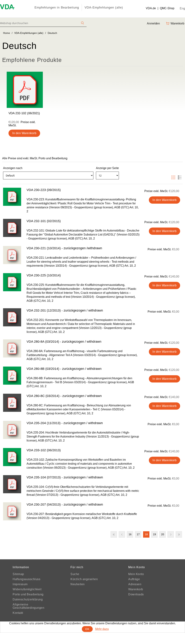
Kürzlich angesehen (84, 579)
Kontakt (18, 612)
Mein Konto (136, 574)
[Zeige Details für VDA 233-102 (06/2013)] (12, 457)
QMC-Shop (167, 8)
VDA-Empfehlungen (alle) (104, 7)
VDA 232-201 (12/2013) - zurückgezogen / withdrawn (65, 310)
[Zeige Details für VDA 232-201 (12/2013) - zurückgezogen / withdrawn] (12, 317)
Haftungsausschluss (26, 579)
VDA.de (151, 8)
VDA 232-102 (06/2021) (24, 113)
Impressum (20, 584)
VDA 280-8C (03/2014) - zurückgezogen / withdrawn (64, 396)
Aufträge (134, 579)
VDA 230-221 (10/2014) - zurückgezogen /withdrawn (64, 248)
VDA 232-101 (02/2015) (44, 221)
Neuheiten (77, 584)
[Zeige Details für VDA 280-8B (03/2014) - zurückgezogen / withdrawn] (12, 375)
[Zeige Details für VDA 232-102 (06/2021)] (24, 89)
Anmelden (153, 23)
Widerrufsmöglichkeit (27, 589)
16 (130, 534)
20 (162, 534)
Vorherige (122, 534)
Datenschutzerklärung (28, 599)
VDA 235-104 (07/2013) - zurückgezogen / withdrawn (65, 477)
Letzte (179, 534)
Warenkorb (135, 589)
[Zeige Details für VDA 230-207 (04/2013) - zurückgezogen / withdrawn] (12, 511)
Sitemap (18, 574)
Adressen (134, 584)
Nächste (170, 534)
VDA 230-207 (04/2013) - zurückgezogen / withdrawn (65, 504)
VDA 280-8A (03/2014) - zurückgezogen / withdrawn (64, 341)
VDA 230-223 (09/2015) (44, 190)
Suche (74, 574)
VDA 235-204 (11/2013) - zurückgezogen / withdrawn (65, 423)
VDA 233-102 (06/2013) (44, 450)
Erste (114, 534)
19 (154, 534)
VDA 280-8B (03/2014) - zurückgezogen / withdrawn (64, 369)
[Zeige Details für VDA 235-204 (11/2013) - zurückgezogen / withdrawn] (12, 429)
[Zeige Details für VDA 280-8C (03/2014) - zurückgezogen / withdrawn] (12, 402)
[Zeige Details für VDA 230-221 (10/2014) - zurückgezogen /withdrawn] (12, 255)
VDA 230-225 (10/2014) (44, 275)
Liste (180, 177)
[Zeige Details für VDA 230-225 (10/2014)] (12, 282)
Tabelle (173, 177)
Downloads (136, 594)
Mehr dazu (102, 628)
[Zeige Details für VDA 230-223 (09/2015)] (12, 196)
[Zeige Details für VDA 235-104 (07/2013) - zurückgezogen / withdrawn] (12, 484)
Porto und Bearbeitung (28, 594)
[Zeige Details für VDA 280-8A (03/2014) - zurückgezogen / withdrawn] (12, 348)
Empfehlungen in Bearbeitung (57, 7)
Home (6, 32)
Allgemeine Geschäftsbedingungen (28, 606)
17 (138, 534)
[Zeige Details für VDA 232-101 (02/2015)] (12, 227)
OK (87, 629)
